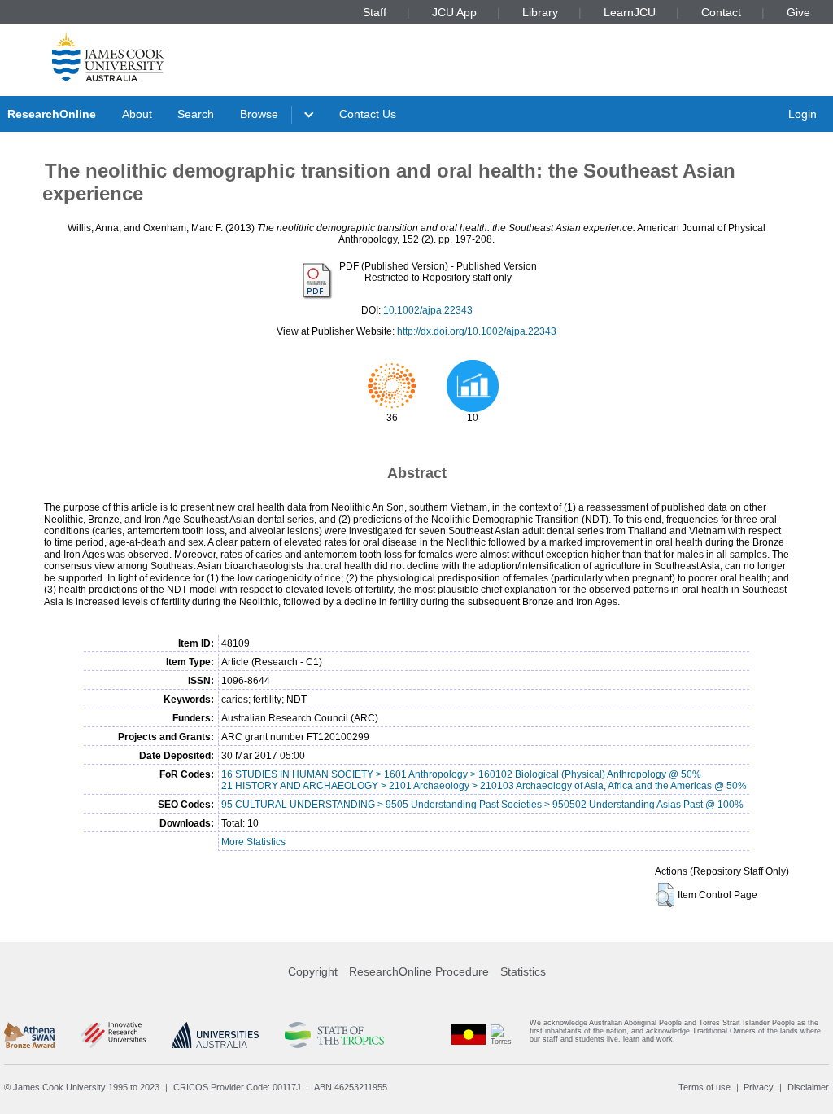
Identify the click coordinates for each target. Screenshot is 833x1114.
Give (798, 12)
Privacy (759, 1087)
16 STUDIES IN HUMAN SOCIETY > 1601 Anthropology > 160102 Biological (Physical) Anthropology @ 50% (461, 774)
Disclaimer (808, 1087)
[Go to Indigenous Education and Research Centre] (468, 1034)
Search (195, 114)
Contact (721, 12)
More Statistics (253, 842)
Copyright (313, 971)
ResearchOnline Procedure (419, 971)
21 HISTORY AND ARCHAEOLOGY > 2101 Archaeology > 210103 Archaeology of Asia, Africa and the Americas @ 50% (484, 786)
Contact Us (367, 114)
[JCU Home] (108, 56)
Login (802, 114)
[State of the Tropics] (334, 1035)
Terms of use (704, 1087)
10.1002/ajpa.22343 (428, 310)
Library (540, 12)
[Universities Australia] (215, 1035)
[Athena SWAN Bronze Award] (29, 1035)
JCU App (454, 12)
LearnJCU (630, 12)
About (137, 114)
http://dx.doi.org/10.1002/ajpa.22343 (476, 331)
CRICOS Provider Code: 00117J (237, 1087)
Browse (259, 114)
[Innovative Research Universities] (113, 1035)
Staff (374, 12)
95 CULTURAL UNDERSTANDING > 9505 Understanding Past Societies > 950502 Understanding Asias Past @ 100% (482, 804)
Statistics (523, 971)
